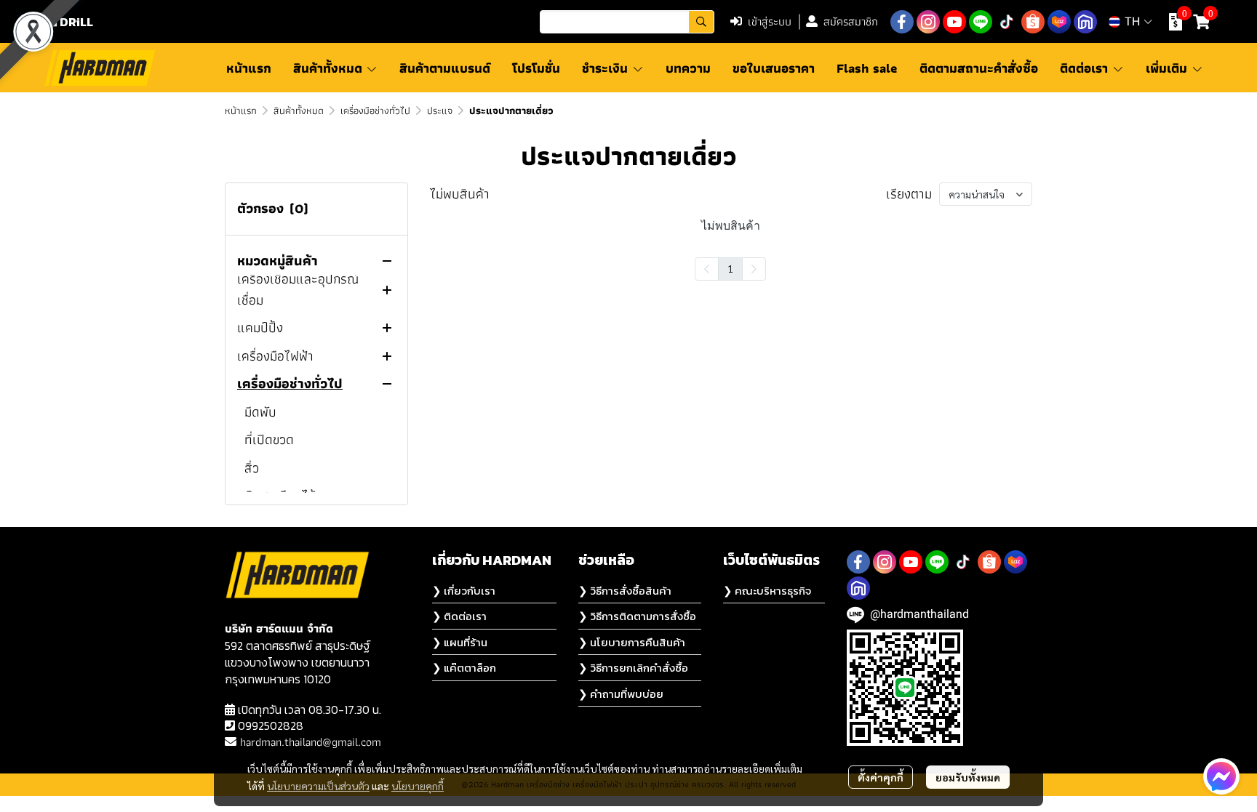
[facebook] (902, 21)
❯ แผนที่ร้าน (459, 642)
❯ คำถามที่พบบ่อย (620, 694)
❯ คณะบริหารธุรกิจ (767, 590)
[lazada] (1059, 21)
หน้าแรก (241, 110)
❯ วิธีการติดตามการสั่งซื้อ (637, 616)
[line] (980, 21)
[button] (627, 22)
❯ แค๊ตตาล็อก (464, 667)
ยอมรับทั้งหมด (967, 777)
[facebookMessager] (1221, 776)
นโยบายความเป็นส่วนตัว (318, 785)
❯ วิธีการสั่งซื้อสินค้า (624, 590)
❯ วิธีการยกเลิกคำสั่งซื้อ (633, 667)
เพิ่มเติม (1168, 68)
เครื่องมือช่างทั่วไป (375, 110)
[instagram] (928, 21)
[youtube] (954, 21)
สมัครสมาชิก (850, 21)
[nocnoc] (1085, 21)
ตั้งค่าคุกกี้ (880, 777)
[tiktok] (1006, 21)
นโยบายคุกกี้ (417, 785)
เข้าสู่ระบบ (769, 21)
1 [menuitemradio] (730, 268)
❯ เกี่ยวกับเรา (463, 590)
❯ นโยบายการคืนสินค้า (631, 642)
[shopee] (1033, 21)
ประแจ (439, 110)
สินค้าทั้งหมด (299, 110)
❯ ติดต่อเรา (459, 616)
